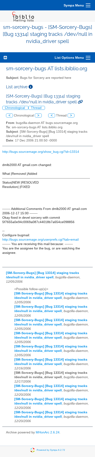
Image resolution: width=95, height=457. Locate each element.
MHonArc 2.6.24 (47, 432)
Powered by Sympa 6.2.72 (51, 449)
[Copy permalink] (80, 101)
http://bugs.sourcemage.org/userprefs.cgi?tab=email (40, 239)
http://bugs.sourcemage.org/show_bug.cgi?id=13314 (40, 151)
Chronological (15, 108)
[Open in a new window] (31, 86)
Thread (36, 108)
